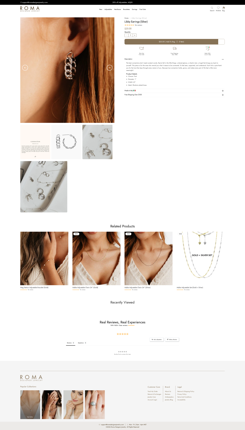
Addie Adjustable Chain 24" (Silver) (138, 287)
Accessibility (181, 400)
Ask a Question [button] (158, 339)
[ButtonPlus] (135, 35)
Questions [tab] (81, 343)
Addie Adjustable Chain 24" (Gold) (85, 287)
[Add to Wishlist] (67, 233)
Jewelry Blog (169, 400)
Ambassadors (169, 397)
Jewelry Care (152, 397)
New (100, 9)
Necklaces (117, 9)
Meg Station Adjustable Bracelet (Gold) (34, 287)
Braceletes (126, 9)
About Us (168, 391)
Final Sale (142, 9)
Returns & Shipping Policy (185, 391)
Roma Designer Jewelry (118, 427)
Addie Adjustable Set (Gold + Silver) (190, 287)
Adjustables (108, 9)
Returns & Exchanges (154, 394)
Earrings (134, 9)
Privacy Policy (181, 394)
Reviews (167, 394)
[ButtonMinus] (126, 35)
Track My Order (153, 391)
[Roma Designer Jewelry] (29, 9)
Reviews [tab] (69, 343)
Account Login (152, 400)
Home (126, 18)
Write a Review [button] (173, 339)
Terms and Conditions (184, 397)
